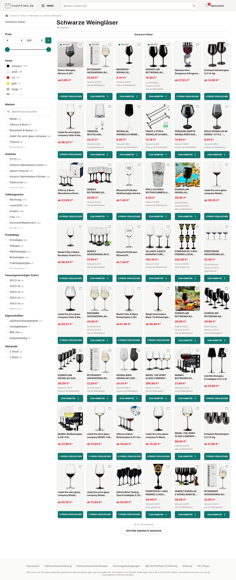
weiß (17, 71)
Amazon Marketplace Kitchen (30, 176)
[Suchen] (194, 5)
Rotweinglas (19, 257)
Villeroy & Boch (20, 124)
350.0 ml (17, 291)
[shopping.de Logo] (19, 5)
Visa (15, 216)
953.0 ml (17, 280)
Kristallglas (18, 240)
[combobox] (129, 5)
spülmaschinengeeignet (26, 320)
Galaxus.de (18, 182)
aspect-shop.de (21, 170)
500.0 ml (17, 297)
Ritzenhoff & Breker (23, 130)
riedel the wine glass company (30, 136)
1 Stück (16, 357)
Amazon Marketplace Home (29, 165)
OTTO (15, 159)
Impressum (33, 565)
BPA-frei (16, 332)
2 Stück (16, 351)
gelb (16, 83)
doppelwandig (20, 338)
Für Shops (203, 565)
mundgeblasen (20, 326)
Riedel (15, 118)
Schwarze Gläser (15, 21)
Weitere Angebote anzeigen (143, 530)
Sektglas (16, 245)
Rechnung (18, 199)
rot (16, 77)
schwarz (19, 66)
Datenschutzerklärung (58, 565)
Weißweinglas (20, 251)
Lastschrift (19, 205)
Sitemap (187, 565)
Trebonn (16, 141)
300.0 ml (17, 303)
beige (17, 89)
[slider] (7, 49)
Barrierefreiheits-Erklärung (161, 565)
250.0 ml (17, 286)
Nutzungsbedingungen (126, 565)
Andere (17, 211)
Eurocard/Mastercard (25, 222)
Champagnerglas (21, 263)
